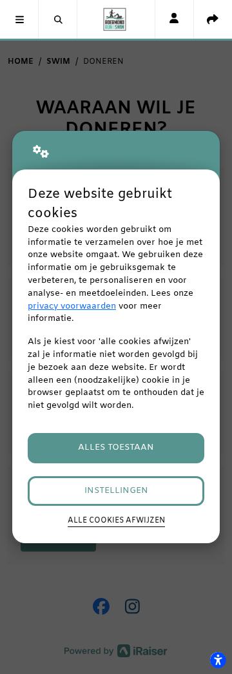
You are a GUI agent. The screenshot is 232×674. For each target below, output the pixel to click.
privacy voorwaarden (72, 306)
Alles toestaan (116, 447)
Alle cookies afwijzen (116, 520)
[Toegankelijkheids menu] (218, 660)
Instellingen (116, 490)
